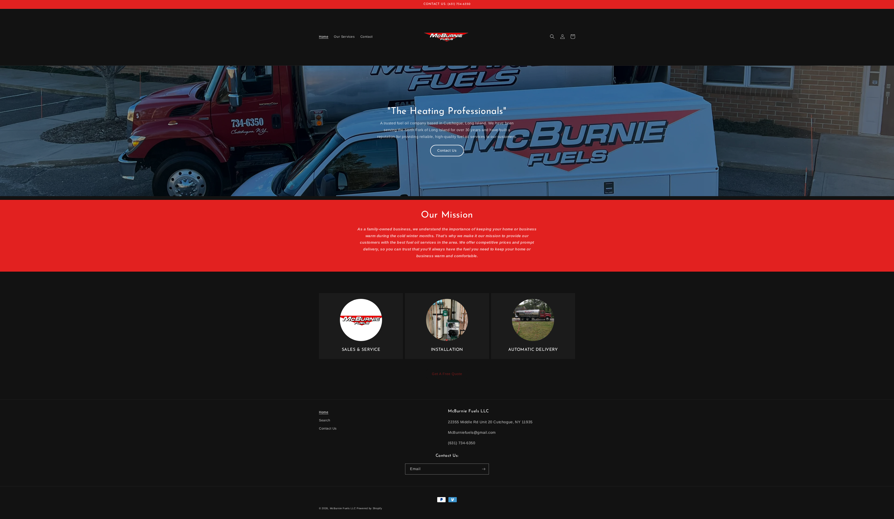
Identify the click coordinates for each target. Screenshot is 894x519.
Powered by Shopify (369, 508)
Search (324, 420)
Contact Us (447, 150)
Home (323, 412)
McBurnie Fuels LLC (343, 508)
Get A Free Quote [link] (447, 374)
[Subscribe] (483, 469)
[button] (552, 36)
